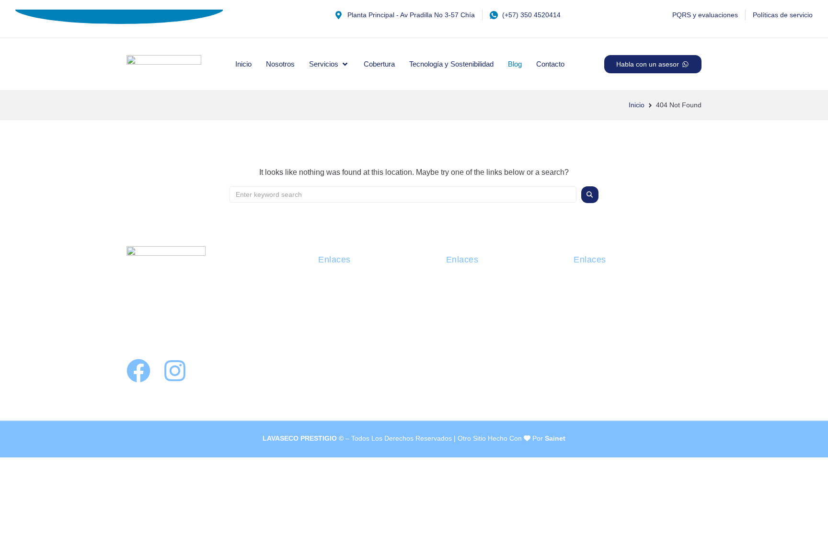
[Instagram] (175, 371)
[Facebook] (138, 371)
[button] (329, 64)
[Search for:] (403, 194)
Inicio (636, 105)
